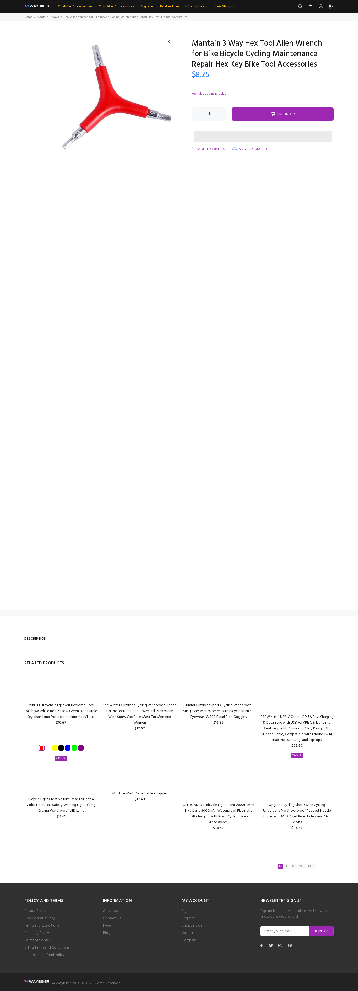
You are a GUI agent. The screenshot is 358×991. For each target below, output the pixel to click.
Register (188, 918)
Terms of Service (37, 940)
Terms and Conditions (41, 926)
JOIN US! (321, 931)
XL (293, 866)
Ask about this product (210, 94)
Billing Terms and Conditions (46, 948)
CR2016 (61, 758)
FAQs (107, 926)
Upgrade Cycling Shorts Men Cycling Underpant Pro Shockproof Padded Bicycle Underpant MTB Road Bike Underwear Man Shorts (297, 813)
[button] (263, 131)
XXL (301, 866)
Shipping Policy (36, 933)
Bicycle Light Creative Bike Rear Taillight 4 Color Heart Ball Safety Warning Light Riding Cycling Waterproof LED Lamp (61, 805)
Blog (106, 933)
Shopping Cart (193, 926)
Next (169, 98)
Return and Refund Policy (44, 955)
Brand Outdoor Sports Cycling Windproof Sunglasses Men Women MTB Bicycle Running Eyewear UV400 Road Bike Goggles (218, 711)
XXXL (311, 866)
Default (297, 755)
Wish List (189, 933)
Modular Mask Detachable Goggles (139, 793)
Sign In (187, 911)
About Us (110, 911)
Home (28, 17)
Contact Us (112, 918)
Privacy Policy (35, 911)
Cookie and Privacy (39, 918)
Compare (189, 940)
